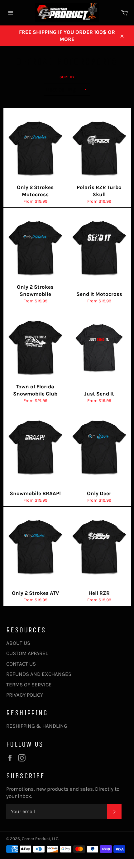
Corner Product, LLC (40, 838)
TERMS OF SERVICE (29, 684)
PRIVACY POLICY (24, 695)
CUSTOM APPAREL (27, 653)
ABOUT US (18, 643)
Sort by (67, 77)
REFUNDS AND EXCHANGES (38, 674)
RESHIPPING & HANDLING (36, 726)
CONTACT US (21, 664)
